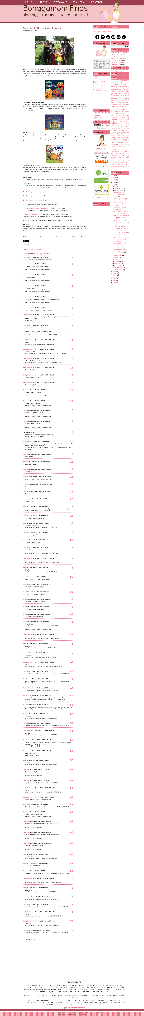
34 (71, 558)
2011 (114, 276)
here (24, 230)
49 (71, 688)
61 (71, 797)
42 (71, 621)
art (119, 84)
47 (71, 671)
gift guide (123, 113)
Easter (118, 106)
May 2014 (117, 261)
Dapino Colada (81, 1014)
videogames (121, 166)
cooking (120, 99)
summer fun (124, 153)
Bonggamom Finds (49, 1013)
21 (71, 454)
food (123, 110)
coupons (126, 99)
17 (71, 410)
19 (71, 432)
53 (71, 723)
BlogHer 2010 (120, 89)
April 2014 (117, 263)
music (127, 132)
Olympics (127, 133)
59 (71, 780)
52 (71, 714)
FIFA (99, 1013)
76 (71, 930)
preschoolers (114, 144)
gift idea (118, 115)
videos (127, 166)
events (122, 106)
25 (71, 484)
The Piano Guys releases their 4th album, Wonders (121, 234)
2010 (114, 278)
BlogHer (113, 89)
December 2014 (119, 186)
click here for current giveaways (102, 31)
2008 (114, 282)
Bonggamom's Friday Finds (101, 148)
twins (119, 162)
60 (71, 788)
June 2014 (117, 259)
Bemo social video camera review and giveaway (120, 194)
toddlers (123, 159)
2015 (114, 182)
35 (71, 567)
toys (127, 159)
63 (71, 812)
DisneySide (114, 104)
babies (122, 84)
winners (113, 168)
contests (114, 99)
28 (71, 506)
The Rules (113, 157)
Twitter (122, 162)
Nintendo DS (115, 133)
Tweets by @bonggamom (118, 71)
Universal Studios (115, 164)
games (124, 111)
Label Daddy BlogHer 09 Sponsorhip (120, 128)
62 (71, 804)
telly (127, 155)
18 (71, 421)
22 (71, 461)
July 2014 (117, 257)
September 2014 (119, 253)
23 (71, 469)
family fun (125, 108)
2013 (114, 272)
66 (71, 843)
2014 (114, 184)
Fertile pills (96, 115)
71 (71, 887)
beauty (122, 86)
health (120, 121)
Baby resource (97, 114)
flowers (118, 110)
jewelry (112, 126)
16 (71, 401)
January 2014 (118, 269)
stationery (126, 151)
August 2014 (118, 255)
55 (71, 740)
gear (127, 111)
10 (71, 349)
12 (71, 367)
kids (127, 127)
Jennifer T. (26, 679)
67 (71, 854)
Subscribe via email (100, 79)
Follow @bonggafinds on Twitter (34, 214)
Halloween (38, 249)
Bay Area (118, 86)
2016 (114, 180)
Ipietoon (82, 1013)
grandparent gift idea (120, 119)
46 (71, 662)
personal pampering (120, 139)
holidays (114, 123)
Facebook (117, 108)
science (127, 146)
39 (71, 599)
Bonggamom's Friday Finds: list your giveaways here (120, 245)
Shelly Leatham (27, 314)
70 (71, 878)
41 (71, 614)
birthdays (117, 88)
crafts (112, 100)
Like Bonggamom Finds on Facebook (35, 208)
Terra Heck (26, 740)
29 (71, 515)
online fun (125, 135)
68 (71, 863)
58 (71, 769)
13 (71, 375)
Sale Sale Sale (119, 146)
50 (71, 695)
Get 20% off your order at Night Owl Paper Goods (121, 217)
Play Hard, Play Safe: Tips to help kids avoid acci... (121, 222)
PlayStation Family (123, 142)
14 (71, 382)
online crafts (115, 135)
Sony (120, 149)
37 (71, 584)
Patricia (25, 257)
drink (119, 104)
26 (71, 491)
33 (71, 547)
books (28, 249)
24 (71, 476)
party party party (123, 137)
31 (71, 532)
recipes (127, 144)
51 (71, 704)
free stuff (119, 111)
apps (116, 82)
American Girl (124, 81)
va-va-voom (125, 164)
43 (71, 634)
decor (117, 102)
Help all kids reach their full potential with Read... (121, 203)
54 (71, 730)
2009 (114, 280)
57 (71, 760)
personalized (114, 141)
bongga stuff (124, 91)
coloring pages (124, 97)
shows (117, 148)
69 (71, 871)
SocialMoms (114, 150)
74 (71, 911)
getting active (115, 113)
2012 (114, 274)
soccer (120, 148)
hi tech (126, 121)
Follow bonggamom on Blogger (33, 192)
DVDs (123, 104)
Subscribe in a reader (100, 77)
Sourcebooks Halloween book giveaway (43, 28)
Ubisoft (127, 162)
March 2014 (117, 265)
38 (71, 591)
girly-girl (114, 117)
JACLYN (25, 704)
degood (25, 577)
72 (71, 897)
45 (71, 653)
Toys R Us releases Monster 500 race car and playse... (121, 228)
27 (71, 499)
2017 (114, 178)
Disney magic (124, 102)
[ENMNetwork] (101, 195)
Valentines (114, 166)
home (127, 123)
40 (71, 606)
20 (71, 441)
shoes (112, 148)
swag (112, 155)
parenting (113, 137)
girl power (126, 115)
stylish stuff (115, 153)
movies (123, 132)
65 (71, 832)
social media (126, 148)
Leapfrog (113, 130)
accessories (115, 80)
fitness (113, 110)
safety (113, 146)
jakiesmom (26, 476)
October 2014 (118, 190)
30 (71, 523)
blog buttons (125, 88)
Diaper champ (97, 117)
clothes (117, 97)
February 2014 (118, 267)
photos (123, 141)
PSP (122, 144)
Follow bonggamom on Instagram (34, 196)
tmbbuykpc (118, 159)
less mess (120, 130)
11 (71, 358)
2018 (114, 176)
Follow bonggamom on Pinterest (34, 200)
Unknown (26, 769)
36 (71, 576)
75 (71, 921)
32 (71, 540)
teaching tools (120, 155)
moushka (26, 441)
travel (112, 161)
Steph (25, 506)
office (121, 134)
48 (71, 678)
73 (71, 904)
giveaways (32, 249)
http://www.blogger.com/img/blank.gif (119, 125)
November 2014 (119, 188)
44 (71, 643)
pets (120, 141)
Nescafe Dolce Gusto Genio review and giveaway (120, 239)
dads (117, 100)
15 (71, 390)
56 (71, 751)
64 (71, 821)
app (112, 82)
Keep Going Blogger (120, 126)
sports (121, 151)
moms (118, 132)
